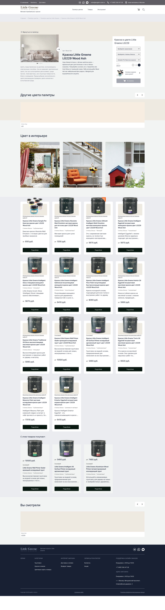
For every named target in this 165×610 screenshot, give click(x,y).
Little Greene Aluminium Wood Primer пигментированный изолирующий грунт (97, 469)
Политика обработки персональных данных (132, 592)
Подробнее (34, 250)
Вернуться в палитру (30, 32)
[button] (37, 63)
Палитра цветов (77, 9)
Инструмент (102, 9)
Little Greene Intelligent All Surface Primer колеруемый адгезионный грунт (65, 469)
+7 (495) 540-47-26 (116, 2)
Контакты (34, 2)
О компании (24, 2)
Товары (90, 9)
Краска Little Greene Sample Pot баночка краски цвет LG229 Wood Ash (34, 223)
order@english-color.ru (98, 2)
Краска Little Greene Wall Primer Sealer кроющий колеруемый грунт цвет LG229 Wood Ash (66, 340)
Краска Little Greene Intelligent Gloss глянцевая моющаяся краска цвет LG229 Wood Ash (34, 282)
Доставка (42, 2)
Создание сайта (78, 592)
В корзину (130, 81)
